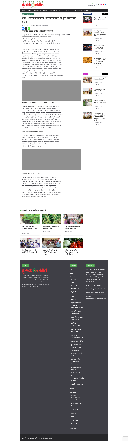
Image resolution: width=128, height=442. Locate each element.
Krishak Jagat (45, 25)
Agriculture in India (77, 292)
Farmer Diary (75, 424)
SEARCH (30, 10)
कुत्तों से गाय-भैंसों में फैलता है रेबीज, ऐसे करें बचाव (99, 90)
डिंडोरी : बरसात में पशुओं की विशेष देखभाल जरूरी (100, 79)
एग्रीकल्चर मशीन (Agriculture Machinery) (75, 361)
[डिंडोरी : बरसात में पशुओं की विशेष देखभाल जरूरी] (87, 82)
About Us (36, 10)
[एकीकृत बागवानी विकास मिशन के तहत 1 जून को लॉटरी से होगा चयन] (73, 239)
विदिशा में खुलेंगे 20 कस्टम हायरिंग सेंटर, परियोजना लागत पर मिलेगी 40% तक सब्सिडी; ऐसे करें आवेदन (100, 33)
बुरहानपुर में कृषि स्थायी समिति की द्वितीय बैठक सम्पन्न (50, 252)
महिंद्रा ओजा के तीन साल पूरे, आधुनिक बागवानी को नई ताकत (100, 19)
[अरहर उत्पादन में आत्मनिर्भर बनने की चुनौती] (51, 215)
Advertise (78, 10)
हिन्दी (93, 4)
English (89, 4)
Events (61, 10)
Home (23, 10)
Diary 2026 (74, 409)
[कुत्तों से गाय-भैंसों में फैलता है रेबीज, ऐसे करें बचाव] (87, 93)
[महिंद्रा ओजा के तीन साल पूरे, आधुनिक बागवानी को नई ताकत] (87, 22)
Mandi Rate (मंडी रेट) (77, 341)
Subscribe (68, 10)
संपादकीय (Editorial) (77, 384)
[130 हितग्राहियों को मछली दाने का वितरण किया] (73, 215)
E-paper (45, 10)
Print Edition (75, 420)
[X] (26, 28)
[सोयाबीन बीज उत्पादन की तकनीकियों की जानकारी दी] (30, 239)
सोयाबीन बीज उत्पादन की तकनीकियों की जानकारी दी (29, 251)
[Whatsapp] (29, 28)
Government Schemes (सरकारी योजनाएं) (76, 353)
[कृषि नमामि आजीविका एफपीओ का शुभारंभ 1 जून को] (30, 215)
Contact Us (87, 10)
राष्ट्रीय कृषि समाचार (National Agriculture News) (77, 305)
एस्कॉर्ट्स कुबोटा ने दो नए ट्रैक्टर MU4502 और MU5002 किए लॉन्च (99, 47)
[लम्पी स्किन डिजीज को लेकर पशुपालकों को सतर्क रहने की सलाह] (87, 105)
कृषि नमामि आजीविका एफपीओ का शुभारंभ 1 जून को (29, 228)
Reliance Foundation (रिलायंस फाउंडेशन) (77, 378)
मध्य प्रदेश (39, 25)
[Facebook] (23, 28)
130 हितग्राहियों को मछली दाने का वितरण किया (72, 227)
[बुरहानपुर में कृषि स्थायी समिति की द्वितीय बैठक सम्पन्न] (51, 239)
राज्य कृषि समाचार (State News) (27, 14)
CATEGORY (52, 10)
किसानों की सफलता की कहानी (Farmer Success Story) (77, 369)
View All (105, 14)
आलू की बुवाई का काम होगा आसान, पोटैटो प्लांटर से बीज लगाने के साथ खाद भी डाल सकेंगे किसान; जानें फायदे (100, 61)
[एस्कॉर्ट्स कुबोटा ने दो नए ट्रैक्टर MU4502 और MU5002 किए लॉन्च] (87, 50)
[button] (40, 10)
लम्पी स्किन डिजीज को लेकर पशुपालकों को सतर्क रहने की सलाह (100, 102)
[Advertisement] (51, 90)
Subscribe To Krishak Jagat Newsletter (75, 397)
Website (73, 417)
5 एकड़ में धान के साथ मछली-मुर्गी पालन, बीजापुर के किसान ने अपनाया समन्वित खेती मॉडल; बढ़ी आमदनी (99, 117)
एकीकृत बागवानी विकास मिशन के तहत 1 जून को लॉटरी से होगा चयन (72, 252)
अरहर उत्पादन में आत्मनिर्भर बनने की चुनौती (51, 227)
